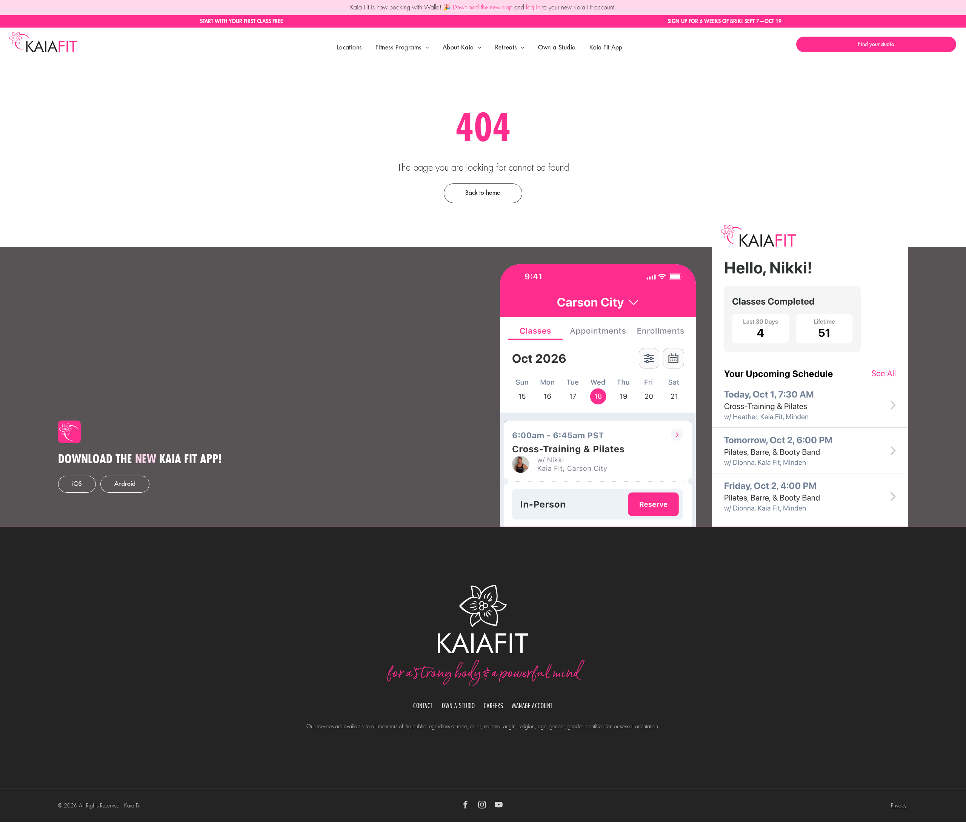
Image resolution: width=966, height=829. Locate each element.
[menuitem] (349, 47)
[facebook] (466, 806)
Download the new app (482, 8)
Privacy (898, 805)
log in (533, 8)
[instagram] (482, 806)
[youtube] (499, 806)
